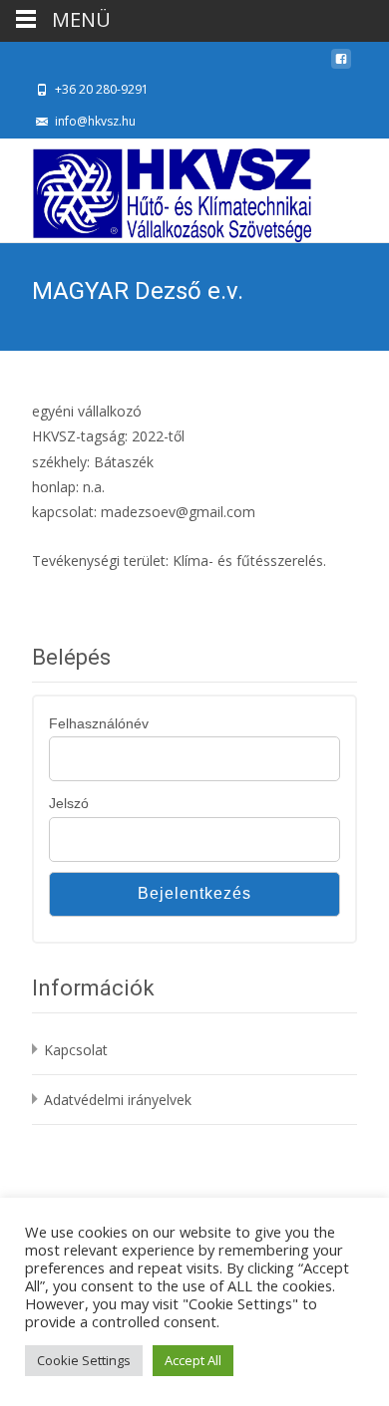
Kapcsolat (76, 1049)
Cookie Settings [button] (84, 1360)
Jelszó (69, 803)
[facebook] (341, 64)
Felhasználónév (99, 723)
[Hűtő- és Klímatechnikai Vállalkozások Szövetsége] (155, 190)
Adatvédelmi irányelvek (118, 1099)
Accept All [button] (193, 1360)
